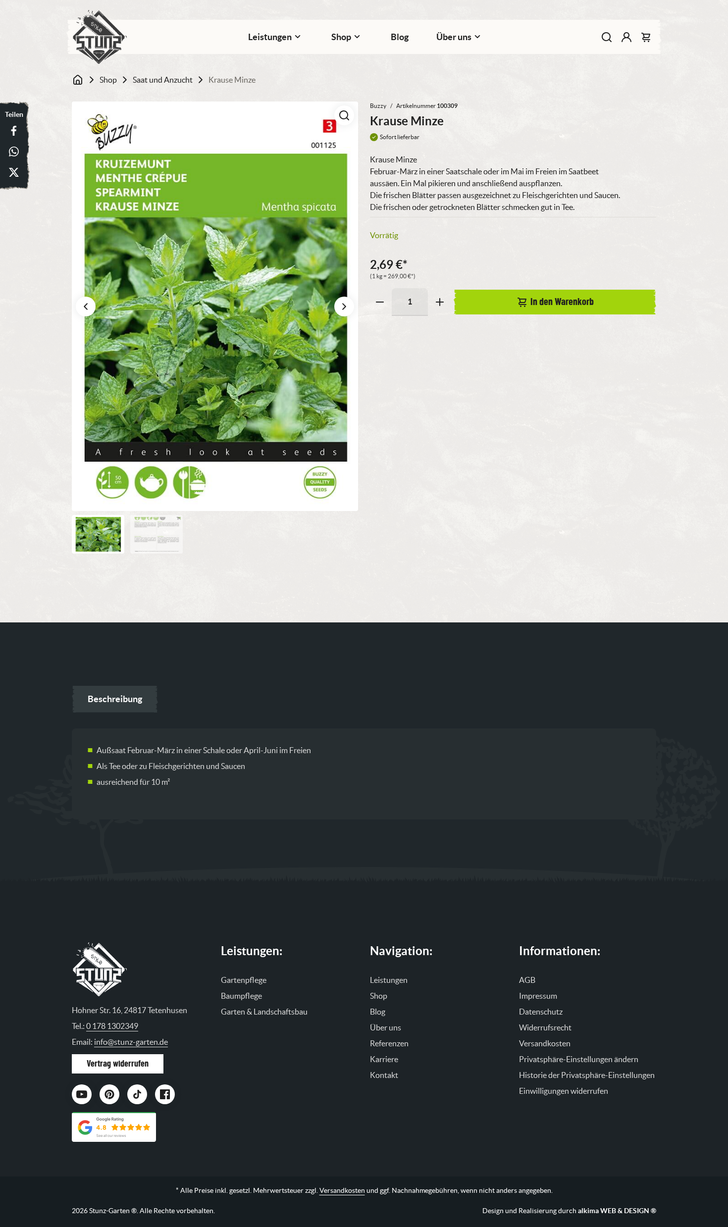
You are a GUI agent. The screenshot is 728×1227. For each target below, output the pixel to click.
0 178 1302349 (112, 1026)
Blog (400, 37)
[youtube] (82, 1094)
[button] (344, 115)
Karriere (384, 1059)
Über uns (385, 1027)
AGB (527, 979)
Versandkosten (545, 1043)
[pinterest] (109, 1094)
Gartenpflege (243, 979)
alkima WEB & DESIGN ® (617, 1211)
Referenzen (389, 1043)
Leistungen (270, 37)
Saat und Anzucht (163, 79)
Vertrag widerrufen (118, 1064)
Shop (341, 37)
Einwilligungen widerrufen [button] (563, 1090)
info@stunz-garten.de (131, 1041)
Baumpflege (241, 995)
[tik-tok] (137, 1094)
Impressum (538, 995)
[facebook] (165, 1094)
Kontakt (384, 1075)
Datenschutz (541, 1011)
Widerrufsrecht (545, 1027)
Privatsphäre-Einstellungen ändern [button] (578, 1059)
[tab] (115, 699)
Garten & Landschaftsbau (264, 1011)
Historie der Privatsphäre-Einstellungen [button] (587, 1075)
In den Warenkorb (562, 302)
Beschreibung (115, 699)
